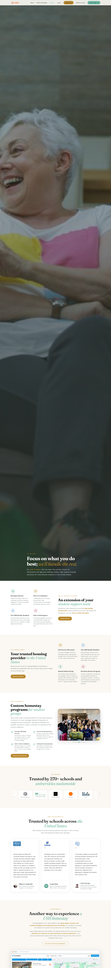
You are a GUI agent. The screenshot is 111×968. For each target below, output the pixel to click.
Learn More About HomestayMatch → (55, 943)
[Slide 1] (73, 742)
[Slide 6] (80, 742)
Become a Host (80, 2)
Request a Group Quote (20, 755)
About (32, 2)
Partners (52, 2)
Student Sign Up (94, 2)
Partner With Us (65, 618)
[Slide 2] (74, 742)
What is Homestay (41, 2)
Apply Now (68, 2)
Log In (59, 2)
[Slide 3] (76, 742)
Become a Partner (18, 676)
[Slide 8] (83, 742)
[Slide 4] (77, 742)
